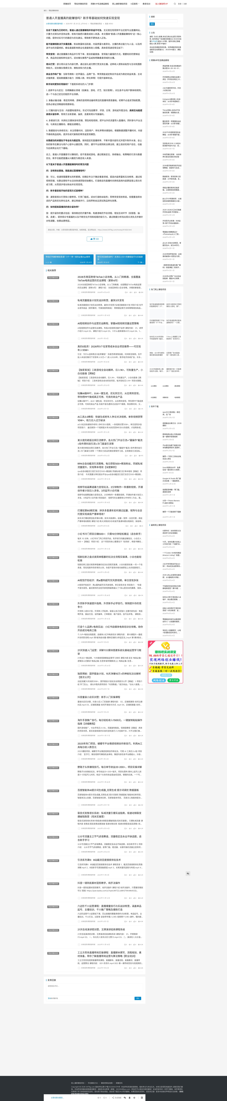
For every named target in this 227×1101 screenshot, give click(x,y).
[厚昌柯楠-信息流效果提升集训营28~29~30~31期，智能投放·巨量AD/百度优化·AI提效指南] (155, 68)
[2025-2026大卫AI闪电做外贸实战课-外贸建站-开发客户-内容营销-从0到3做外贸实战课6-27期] (155, 212)
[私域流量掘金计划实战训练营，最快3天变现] (60, 308)
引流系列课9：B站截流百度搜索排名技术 (99, 860)
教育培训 (146, 4)
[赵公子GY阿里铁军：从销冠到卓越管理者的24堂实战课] (155, 201)
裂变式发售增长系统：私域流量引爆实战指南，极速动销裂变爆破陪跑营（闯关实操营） (109, 815)
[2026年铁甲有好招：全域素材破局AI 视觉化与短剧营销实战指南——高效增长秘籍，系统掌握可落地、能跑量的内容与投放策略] (155, 256)
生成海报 (117, 1098)
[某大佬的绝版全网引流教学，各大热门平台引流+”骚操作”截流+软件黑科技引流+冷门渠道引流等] (60, 448)
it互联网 (134, 4)
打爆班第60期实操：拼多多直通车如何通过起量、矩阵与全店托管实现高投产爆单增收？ (110, 512)
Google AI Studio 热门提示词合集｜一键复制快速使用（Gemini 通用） (172, 480)
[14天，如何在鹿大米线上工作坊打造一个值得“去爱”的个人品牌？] (155, 544)
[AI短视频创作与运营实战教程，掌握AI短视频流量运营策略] (60, 331)
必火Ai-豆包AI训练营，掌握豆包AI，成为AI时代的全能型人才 (172, 245)
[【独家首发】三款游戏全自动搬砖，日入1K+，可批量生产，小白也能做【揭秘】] (60, 377)
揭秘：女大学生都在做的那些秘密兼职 (157, 354)
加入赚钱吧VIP (161, 4)
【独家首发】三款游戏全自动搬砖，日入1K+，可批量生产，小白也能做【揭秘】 (110, 372)
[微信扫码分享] (125, 1098)
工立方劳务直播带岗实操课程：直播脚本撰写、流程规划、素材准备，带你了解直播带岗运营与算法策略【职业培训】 (109, 954)
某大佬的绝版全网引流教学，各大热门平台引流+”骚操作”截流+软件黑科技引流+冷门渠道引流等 (110, 442)
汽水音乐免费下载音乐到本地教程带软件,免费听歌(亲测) (172, 447)
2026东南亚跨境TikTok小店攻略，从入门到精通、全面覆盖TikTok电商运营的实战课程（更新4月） (109, 279)
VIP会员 (155, 41)
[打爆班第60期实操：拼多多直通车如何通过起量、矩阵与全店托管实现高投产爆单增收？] (60, 518)
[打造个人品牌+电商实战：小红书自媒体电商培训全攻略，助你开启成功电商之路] (60, 634)
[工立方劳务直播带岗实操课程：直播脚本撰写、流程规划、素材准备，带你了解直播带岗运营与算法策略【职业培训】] (60, 960)
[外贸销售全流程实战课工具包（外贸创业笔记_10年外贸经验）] (155, 79)
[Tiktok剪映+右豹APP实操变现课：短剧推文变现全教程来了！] (155, 112)
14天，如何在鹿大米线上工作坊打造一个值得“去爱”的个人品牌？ (172, 544)
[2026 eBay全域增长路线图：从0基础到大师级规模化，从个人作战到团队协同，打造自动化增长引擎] (155, 577)
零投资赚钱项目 (80, 4)
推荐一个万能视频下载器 (172, 512)
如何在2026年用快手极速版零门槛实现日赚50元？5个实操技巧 (157, 338)
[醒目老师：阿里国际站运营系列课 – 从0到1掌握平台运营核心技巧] (155, 124)
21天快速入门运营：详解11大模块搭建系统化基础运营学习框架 (109, 652)
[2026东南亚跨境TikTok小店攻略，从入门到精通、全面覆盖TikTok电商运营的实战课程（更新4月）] (60, 284)
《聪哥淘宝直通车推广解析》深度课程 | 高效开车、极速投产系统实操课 (172, 267)
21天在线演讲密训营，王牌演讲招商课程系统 (101, 929)
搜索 (153, 17)
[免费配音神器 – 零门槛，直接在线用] (155, 492)
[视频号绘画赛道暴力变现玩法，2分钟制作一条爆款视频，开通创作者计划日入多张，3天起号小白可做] (60, 494)
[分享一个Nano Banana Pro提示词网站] (155, 503)
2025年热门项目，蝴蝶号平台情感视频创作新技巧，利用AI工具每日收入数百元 (110, 745)
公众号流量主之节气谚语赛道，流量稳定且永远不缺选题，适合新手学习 (109, 838)
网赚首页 (67, 4)
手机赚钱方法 (93, 1083)
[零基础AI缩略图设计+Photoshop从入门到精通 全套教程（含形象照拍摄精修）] (155, 234)
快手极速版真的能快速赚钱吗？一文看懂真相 (173, 321)
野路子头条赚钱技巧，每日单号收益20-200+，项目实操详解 (110, 767)
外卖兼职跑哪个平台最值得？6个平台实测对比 (157, 321)
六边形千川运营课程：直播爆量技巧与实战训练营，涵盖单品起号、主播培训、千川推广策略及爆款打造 (109, 908)
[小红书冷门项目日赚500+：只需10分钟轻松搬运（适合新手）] (60, 541)
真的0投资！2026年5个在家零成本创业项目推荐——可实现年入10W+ (109, 348)
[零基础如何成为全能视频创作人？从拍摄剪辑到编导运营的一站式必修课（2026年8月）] (155, 621)
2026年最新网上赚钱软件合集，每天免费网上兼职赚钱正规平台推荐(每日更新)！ (157, 370)
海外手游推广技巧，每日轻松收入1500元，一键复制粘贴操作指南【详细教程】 (110, 722)
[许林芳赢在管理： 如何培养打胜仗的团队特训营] (155, 157)
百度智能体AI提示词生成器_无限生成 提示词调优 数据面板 (108, 790)
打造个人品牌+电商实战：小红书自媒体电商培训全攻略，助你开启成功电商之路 (110, 628)
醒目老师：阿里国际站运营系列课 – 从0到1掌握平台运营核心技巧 (172, 123)
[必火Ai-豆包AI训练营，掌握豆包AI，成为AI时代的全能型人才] (155, 245)
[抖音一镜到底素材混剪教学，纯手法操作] (60, 890)
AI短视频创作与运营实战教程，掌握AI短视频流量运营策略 (108, 323)
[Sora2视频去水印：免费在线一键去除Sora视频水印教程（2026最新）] (155, 470)
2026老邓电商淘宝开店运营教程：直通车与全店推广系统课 (172, 167)
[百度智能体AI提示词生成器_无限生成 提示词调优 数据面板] (60, 797)
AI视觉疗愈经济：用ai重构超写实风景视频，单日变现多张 (108, 580)
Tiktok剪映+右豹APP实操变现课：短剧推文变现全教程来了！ (172, 112)
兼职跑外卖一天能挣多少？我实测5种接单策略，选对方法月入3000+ (173, 370)
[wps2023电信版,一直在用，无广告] (155, 414)
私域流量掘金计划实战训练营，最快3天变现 (101, 300)
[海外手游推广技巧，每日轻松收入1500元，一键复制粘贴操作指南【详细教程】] (60, 727)
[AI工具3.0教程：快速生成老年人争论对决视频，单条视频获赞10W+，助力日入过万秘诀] (60, 424)
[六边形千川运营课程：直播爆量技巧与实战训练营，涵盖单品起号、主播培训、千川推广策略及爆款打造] (60, 913)
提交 (137, 998)
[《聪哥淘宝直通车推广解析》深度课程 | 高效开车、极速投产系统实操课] (155, 267)
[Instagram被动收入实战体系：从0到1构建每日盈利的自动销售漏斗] (155, 101)
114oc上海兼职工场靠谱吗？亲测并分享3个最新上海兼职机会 (173, 338)
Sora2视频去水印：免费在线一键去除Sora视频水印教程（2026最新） (172, 469)
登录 (179, 4)
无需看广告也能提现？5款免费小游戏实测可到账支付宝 (173, 354)
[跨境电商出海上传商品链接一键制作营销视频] (155, 437)
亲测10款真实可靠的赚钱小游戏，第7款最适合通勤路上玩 (173, 305)
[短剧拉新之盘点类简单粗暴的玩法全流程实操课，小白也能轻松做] (60, 564)
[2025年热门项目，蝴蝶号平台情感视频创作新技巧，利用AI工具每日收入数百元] (60, 751)
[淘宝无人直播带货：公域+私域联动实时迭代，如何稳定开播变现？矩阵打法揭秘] (155, 633)
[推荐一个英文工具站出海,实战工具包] (155, 459)
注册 (185, 4)
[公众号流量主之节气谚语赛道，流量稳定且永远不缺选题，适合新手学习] (60, 844)
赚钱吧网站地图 (107, 1083)
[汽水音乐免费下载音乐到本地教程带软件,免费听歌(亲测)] (155, 448)
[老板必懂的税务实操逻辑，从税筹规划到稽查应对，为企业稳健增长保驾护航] (155, 190)
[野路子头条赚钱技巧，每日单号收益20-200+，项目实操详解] (60, 774)
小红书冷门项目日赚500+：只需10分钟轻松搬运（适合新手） (110, 534)
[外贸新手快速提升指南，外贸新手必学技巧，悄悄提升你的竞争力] (60, 611)
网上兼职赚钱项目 (119, 4)
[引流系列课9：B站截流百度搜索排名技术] (60, 867)
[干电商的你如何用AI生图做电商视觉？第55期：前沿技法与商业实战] (155, 588)
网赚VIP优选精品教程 (100, 4)
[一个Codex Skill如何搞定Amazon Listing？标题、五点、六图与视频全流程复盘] (155, 555)
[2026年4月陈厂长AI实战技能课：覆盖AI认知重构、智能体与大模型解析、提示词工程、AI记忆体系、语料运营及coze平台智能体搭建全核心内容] (155, 278)
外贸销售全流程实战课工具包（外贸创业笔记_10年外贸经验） (172, 79)
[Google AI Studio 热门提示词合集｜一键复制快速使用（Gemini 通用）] (155, 481)
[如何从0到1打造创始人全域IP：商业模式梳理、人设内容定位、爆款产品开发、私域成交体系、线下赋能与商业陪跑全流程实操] (155, 599)
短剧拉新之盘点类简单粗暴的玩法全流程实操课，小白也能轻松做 (109, 559)
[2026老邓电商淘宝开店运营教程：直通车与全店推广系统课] (155, 168)
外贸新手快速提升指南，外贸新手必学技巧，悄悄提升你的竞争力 (109, 605)
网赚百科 (119, 1083)
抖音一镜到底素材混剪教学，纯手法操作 (99, 883)
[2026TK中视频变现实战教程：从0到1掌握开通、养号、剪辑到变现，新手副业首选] (155, 135)
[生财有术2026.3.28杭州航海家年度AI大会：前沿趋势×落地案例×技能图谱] (155, 146)
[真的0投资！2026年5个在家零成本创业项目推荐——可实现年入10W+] (60, 354)
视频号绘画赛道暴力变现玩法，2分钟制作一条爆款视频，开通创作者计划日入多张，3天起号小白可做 (110, 489)
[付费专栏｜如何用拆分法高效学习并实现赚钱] (155, 533)
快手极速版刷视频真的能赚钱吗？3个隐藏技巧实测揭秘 (157, 305)
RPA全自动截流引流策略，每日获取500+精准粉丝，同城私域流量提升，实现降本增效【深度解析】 (110, 465)
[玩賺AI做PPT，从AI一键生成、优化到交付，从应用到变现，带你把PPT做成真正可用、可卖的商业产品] (60, 401)
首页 (45, 10)
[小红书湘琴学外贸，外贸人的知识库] (155, 90)
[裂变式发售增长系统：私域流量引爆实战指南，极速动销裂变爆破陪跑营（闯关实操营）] (60, 820)
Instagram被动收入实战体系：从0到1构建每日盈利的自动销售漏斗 (172, 101)
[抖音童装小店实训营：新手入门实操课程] (60, 704)
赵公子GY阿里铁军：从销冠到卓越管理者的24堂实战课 (172, 201)
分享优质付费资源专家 (54, 24)
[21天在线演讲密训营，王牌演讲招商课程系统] (60, 937)
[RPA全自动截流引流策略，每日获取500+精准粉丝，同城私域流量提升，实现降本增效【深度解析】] (60, 471)
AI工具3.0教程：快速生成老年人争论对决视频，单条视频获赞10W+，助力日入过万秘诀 (110, 418)
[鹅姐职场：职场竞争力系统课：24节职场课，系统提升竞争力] (155, 179)
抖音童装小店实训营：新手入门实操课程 (99, 697)
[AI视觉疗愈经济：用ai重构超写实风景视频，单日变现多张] (60, 588)
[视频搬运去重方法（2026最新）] (155, 426)
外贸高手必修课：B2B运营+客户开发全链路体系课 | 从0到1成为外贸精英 (172, 223)
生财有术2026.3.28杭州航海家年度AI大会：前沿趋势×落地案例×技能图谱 (172, 145)
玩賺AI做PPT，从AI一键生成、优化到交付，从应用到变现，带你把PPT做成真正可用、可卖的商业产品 (109, 395)
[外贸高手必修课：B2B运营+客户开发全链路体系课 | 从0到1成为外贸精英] (155, 223)
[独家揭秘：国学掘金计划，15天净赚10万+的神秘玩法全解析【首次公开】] (60, 681)
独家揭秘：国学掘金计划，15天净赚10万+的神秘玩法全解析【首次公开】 (109, 675)
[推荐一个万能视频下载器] (155, 514)
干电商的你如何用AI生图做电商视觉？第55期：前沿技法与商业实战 (172, 588)
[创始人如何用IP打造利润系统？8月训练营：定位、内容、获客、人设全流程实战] (155, 610)
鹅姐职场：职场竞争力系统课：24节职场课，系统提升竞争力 (172, 178)
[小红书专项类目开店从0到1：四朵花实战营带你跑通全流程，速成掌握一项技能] (155, 566)
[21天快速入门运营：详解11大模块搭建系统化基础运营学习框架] (60, 658)
